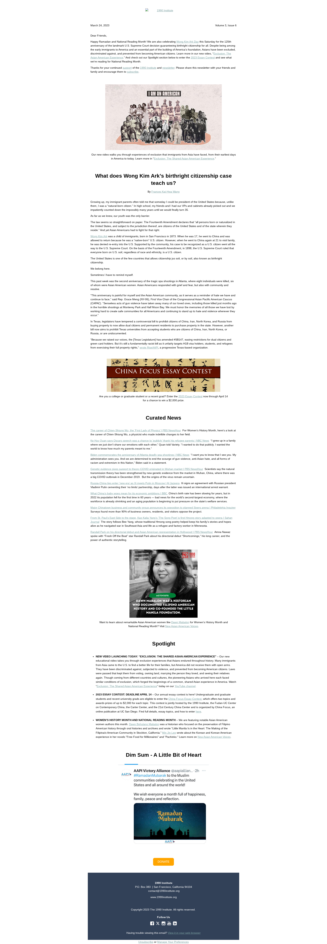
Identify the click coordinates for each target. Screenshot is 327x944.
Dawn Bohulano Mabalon (144, 724)
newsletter (168, 67)
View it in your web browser (184, 932)
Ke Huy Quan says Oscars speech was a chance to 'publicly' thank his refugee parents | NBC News (149, 440)
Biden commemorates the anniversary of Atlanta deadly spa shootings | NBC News (139, 454)
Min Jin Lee (169, 732)
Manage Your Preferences (173, 941)
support (127, 67)
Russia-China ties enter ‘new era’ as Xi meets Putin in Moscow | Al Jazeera (135, 483)
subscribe (133, 71)
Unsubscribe (145, 941)
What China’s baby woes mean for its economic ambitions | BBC (129, 493)
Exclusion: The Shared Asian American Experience (184, 158)
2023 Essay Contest (203, 57)
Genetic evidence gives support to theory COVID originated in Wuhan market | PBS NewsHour (146, 468)
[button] (163, 862)
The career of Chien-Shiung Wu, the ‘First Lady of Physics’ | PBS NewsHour (135, 430)
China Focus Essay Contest (185, 698)
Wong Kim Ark (98, 236)
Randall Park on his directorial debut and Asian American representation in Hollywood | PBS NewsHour (151, 531)
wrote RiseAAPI (149, 347)
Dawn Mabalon (180, 622)
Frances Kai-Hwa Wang (165, 191)
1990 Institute (148, 67)
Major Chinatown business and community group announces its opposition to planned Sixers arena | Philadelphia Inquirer (163, 507)
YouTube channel (185, 686)
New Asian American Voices (181, 626)
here (198, 711)
